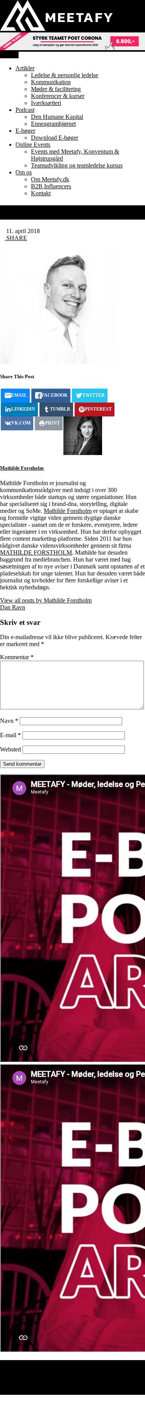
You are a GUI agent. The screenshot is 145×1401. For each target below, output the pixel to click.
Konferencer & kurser (57, 96)
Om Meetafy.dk (50, 179)
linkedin (30, 1377)
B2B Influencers (51, 186)
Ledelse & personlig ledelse (64, 75)
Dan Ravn (12, 607)
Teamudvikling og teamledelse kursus (77, 165)
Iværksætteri (46, 103)
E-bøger (25, 130)
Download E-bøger (54, 137)
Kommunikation (51, 82)
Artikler (24, 68)
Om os (23, 172)
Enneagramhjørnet (53, 123)
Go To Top (33, 1391)
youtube (30, 1370)
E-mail (10, 735)
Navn (9, 720)
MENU (9, 55)
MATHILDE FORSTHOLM (36, 552)
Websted (10, 749)
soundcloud (34, 1384)
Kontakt (41, 193)
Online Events (32, 144)
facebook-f (33, 1363)
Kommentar (17, 657)
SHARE (16, 238)
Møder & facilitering (56, 89)
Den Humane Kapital (57, 116)
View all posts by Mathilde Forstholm (46, 600)
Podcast (24, 110)
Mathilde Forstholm (22, 468)
